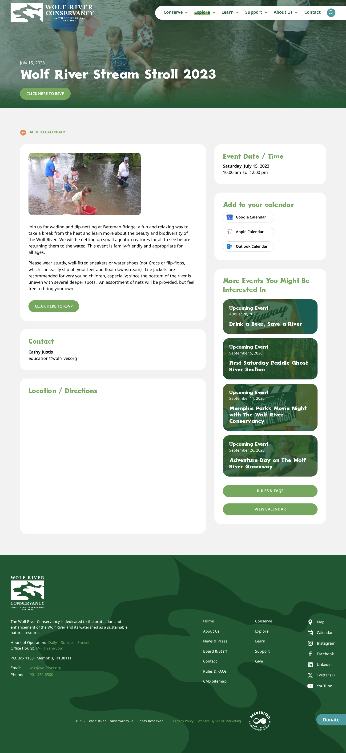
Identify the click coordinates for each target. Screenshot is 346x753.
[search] (331, 12)
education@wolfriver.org (52, 358)
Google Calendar (251, 217)
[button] (176, 13)
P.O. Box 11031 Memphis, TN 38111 (41, 658)
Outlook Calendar (252, 246)
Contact (312, 12)
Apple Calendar (250, 231)
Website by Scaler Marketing (219, 721)
